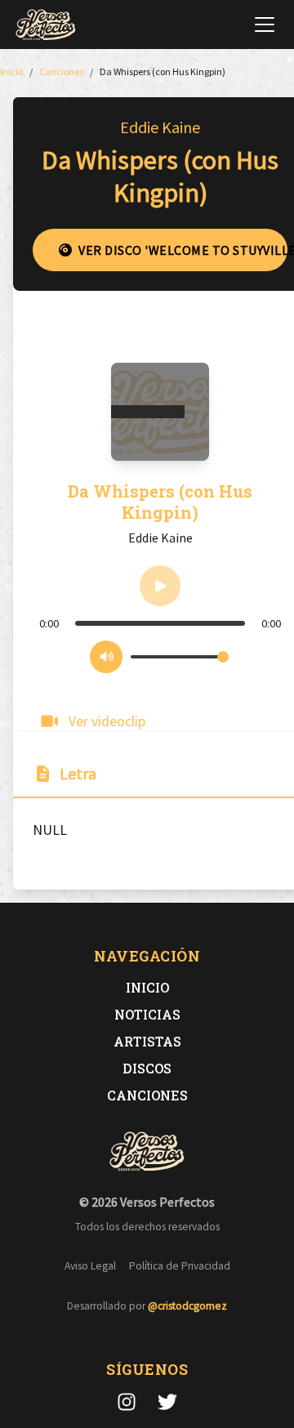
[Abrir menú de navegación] (264, 24)
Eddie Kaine (160, 127)
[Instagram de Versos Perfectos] (126, 1402)
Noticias (147, 1014)
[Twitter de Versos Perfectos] (167, 1402)
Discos (147, 1068)
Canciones (147, 1095)
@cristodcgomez (187, 1306)
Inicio (147, 987)
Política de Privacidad (179, 1266)
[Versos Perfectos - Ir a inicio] (45, 24)
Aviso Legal (90, 1266)
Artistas (147, 1041)
